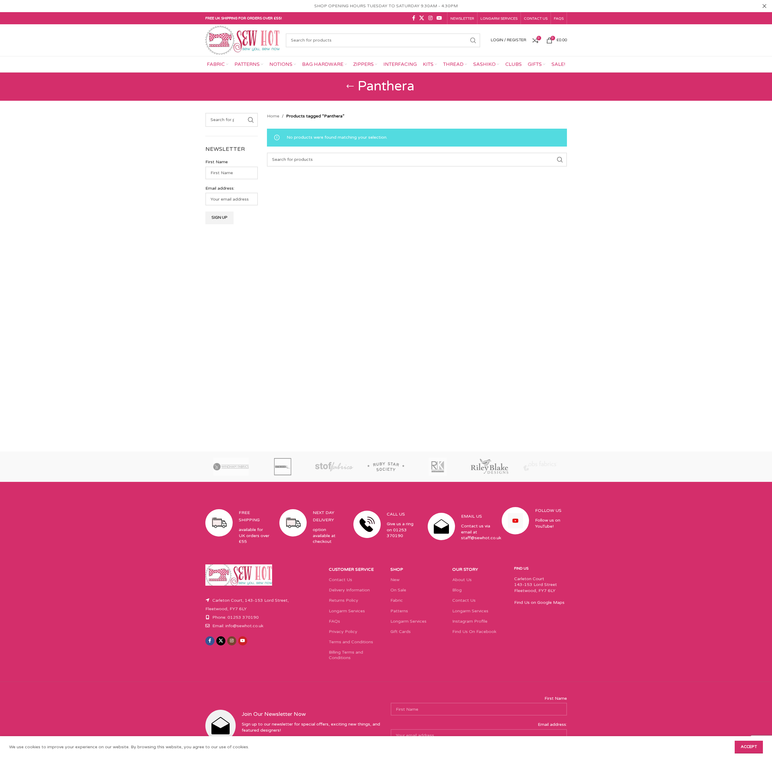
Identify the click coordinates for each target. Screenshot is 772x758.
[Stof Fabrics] (334, 467)
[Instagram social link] (430, 18)
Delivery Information (349, 590)
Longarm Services (347, 611)
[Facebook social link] (413, 18)
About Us (462, 579)
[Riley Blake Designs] (489, 467)
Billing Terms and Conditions (346, 655)
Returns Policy (343, 600)
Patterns (399, 611)
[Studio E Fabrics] (282, 467)
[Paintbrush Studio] (541, 467)
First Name (216, 161)
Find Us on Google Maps (539, 602)
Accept (749, 746)
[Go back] (350, 86)
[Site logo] (242, 39)
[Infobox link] (237, 532)
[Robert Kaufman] (438, 467)
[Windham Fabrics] (231, 467)
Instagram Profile (469, 621)
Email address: (219, 188)
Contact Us (340, 579)
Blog (457, 590)
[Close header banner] (764, 6)
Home (273, 116)
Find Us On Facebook (474, 631)
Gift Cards (400, 631)
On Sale (398, 590)
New (394, 579)
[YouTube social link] (439, 18)
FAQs (334, 621)
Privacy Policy (343, 631)
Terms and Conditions (351, 642)
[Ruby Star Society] (386, 467)
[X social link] (421, 18)
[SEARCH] (473, 40)
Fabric (396, 600)
